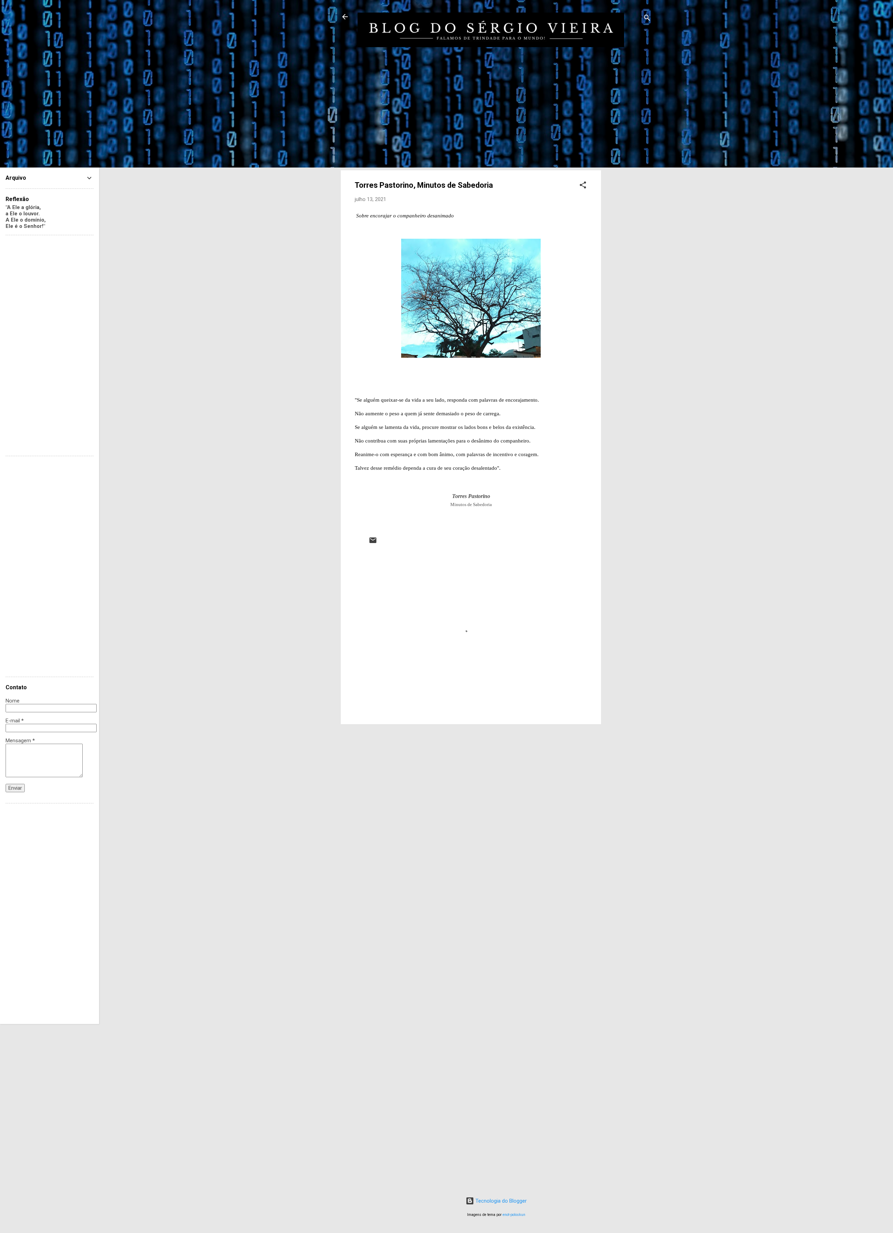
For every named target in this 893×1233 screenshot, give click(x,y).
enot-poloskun (514, 1214)
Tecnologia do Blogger (500, 1201)
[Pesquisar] (647, 19)
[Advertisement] (629, 171)
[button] (583, 186)
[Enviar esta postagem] (373, 543)
